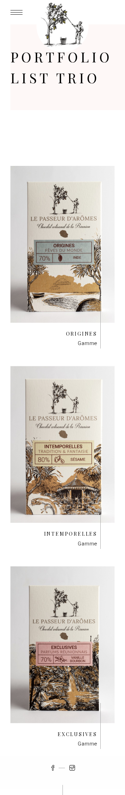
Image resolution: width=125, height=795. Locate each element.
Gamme (87, 343)
